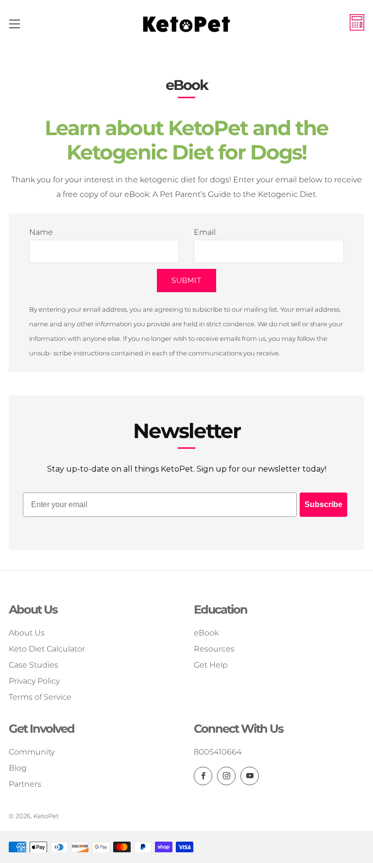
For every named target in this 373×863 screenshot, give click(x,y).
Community (31, 752)
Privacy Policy (34, 681)
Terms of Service (40, 697)
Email (205, 232)
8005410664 (217, 752)
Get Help (211, 664)
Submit (186, 280)
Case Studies (33, 664)
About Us (27, 632)
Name (41, 232)
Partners (25, 784)
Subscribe (323, 504)
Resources (214, 648)
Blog (18, 768)
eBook (206, 632)
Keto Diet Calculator (47, 648)
